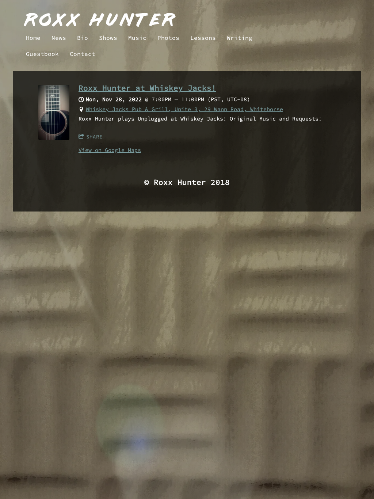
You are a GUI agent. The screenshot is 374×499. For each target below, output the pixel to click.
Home (33, 37)
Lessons (203, 37)
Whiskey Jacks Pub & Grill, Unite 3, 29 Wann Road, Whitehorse (184, 109)
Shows (108, 37)
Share (94, 136)
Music (137, 37)
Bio (82, 37)
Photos (168, 37)
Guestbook (42, 53)
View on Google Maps (110, 149)
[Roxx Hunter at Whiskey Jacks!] (53, 137)
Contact (82, 53)
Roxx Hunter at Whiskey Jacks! (147, 88)
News (58, 37)
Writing (239, 37)
